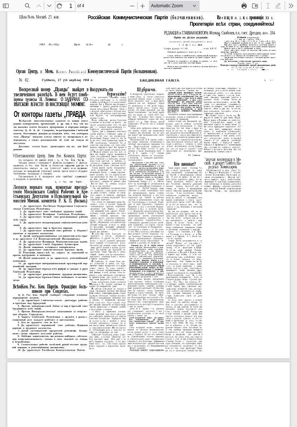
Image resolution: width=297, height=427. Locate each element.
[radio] (268, 6)
